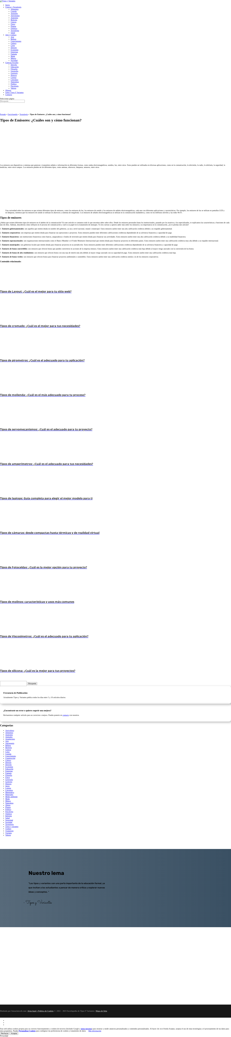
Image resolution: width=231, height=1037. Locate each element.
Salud (13, 33)
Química (14, 28)
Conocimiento (16, 41)
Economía (14, 50)
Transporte (9, 831)
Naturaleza (15, 82)
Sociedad (14, 61)
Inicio (7, 5)
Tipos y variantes (11, 827)
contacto (66, 715)
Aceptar (14, 1033)
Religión (8, 816)
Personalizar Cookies (27, 1031)
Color (13, 46)
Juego (7, 786)
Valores (13, 88)
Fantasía (14, 54)
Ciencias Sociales (11, 63)
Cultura (13, 43)
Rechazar (4, 1033)
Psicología (14, 86)
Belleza (13, 39)
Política (13, 84)
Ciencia (13, 22)
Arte (12, 37)
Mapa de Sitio (101, 1011)
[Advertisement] (80, 143)
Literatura (14, 80)
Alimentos (14, 9)
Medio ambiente (11, 797)
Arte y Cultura (10, 35)
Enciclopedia (13, 114)
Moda (13, 56)
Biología (14, 20)
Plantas (13, 26)
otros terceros (86, 1029)
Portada (3, 114)
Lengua (13, 78)
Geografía (14, 71)
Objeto (7, 805)
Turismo (8, 833)
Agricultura (9, 731)
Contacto (8, 95)
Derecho (14, 65)
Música (13, 58)
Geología (14, 73)
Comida (14, 11)
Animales (14, 14)
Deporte (14, 48)
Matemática (9, 792)
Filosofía (14, 69)
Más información (94, 1031)
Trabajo (8, 829)
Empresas (14, 52)
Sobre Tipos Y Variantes (14, 93)
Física (13, 24)
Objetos (8, 90)
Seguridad (9, 820)
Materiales (9, 795)
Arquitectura (10, 739)
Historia (14, 75)
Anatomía (14, 18)
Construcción (10, 758)
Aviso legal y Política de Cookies (40, 1011)
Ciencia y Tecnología (13, 7)
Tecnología (15, 31)
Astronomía (15, 16)
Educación (15, 67)
